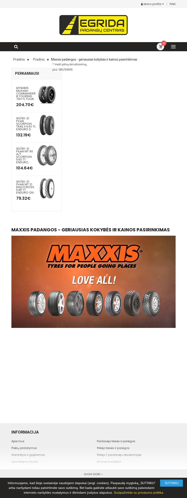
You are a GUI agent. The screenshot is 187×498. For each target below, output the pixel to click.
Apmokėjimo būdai (24, 462)
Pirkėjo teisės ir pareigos (113, 448)
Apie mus (17, 441)
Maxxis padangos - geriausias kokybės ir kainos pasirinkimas (94, 59)
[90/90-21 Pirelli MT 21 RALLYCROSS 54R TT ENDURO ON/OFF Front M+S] (47, 188)
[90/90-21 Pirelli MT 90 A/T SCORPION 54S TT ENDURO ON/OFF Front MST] (47, 155)
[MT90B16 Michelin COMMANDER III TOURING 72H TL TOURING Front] (47, 94)
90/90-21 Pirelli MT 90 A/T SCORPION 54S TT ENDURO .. (24, 155)
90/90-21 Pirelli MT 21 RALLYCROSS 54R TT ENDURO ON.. (25, 187)
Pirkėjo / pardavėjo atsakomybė (119, 455)
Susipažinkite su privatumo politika (138, 492)
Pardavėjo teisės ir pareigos (116, 441)
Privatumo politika (23, 468)
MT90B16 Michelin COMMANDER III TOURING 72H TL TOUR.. (26, 93)
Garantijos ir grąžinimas (28, 455)
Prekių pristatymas (24, 448)
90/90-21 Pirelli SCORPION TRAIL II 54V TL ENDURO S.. (26, 123)
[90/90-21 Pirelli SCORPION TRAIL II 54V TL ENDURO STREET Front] (47, 125)
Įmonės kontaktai (109, 462)
